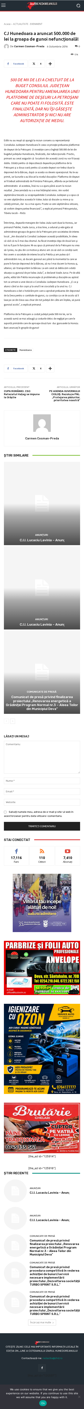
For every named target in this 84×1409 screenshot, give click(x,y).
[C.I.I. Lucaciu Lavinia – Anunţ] (42, 503)
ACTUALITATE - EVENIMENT (27, 24)
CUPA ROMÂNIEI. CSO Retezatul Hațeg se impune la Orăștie (22, 394)
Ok (43, 1403)
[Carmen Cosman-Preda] (7, 46)
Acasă (7, 24)
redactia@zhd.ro (53, 1358)
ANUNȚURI (41, 535)
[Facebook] (42, 1368)
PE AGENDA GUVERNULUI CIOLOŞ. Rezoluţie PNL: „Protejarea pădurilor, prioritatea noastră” (64, 396)
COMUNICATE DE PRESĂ (41, 692)
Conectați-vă (42, 849)
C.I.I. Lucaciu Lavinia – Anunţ (42, 540)
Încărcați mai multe (40, 1322)
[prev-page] (6, 721)
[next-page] (12, 721)
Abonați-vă (68, 849)
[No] (79, 1397)
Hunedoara (26, 349)
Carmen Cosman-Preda (29, 46)
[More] (50, 64)
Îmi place (16, 849)
